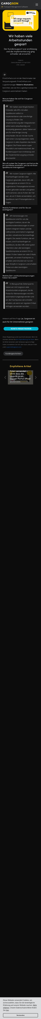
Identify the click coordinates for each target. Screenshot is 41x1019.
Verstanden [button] (21, 1015)
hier (7, 1010)
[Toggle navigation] (37, 5)
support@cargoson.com (13, 347)
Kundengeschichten (13, 353)
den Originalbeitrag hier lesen (25, 339)
